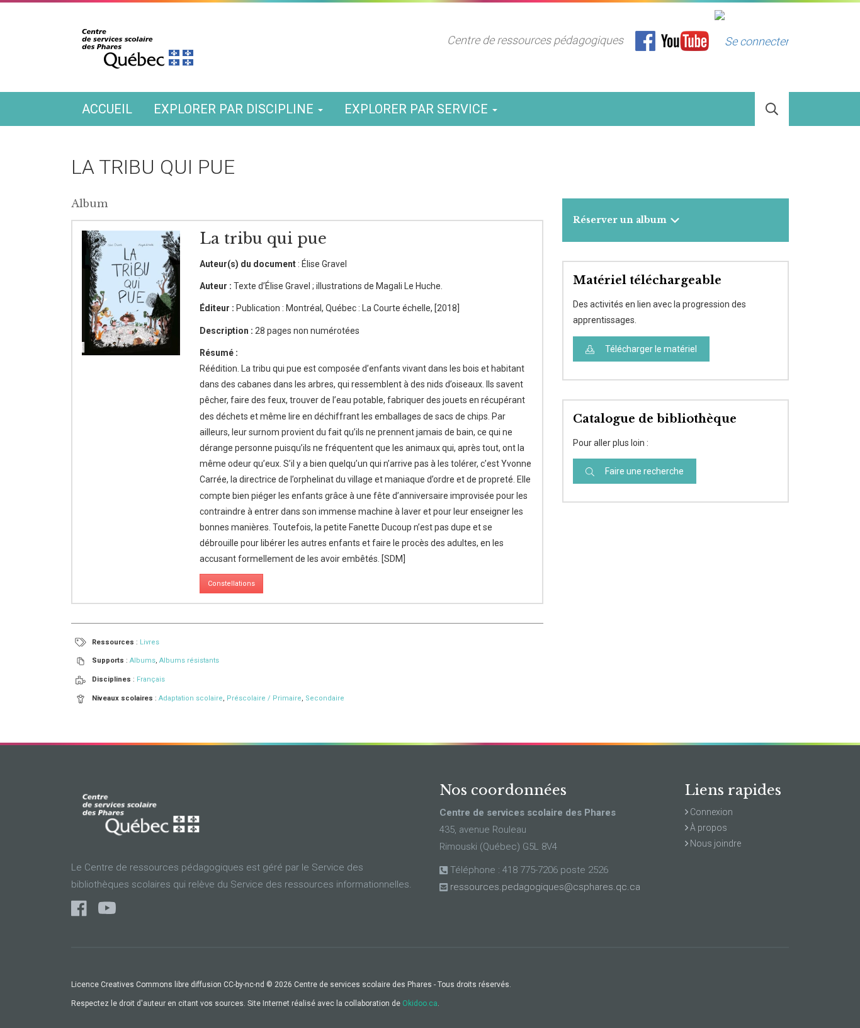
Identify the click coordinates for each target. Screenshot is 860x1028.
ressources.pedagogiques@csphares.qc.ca (545, 887)
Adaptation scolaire (191, 698)
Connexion (710, 812)
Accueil (107, 109)
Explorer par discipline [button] (235, 109)
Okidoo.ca (420, 1003)
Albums (143, 660)
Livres (149, 642)
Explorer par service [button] (417, 109)
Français (151, 679)
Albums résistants (189, 660)
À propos (707, 828)
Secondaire (324, 698)
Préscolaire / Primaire (264, 698)
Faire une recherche (643, 471)
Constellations (231, 584)
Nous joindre (714, 843)
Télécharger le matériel (650, 349)
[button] (772, 109)
